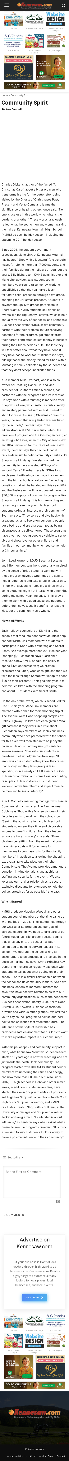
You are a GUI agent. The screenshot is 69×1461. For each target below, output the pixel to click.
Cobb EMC (13, 28)
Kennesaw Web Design (56, 29)
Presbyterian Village (34, 28)
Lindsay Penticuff (12, 108)
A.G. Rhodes (13, 50)
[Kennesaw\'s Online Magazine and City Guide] (34, 1412)
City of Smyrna (55, 50)
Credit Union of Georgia (34, 51)
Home (5, 95)
